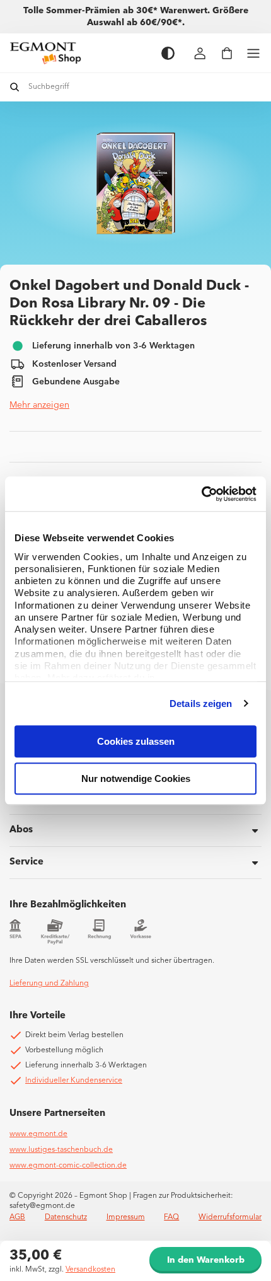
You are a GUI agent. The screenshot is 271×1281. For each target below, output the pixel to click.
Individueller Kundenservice (73, 1080)
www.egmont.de (38, 1134)
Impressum (126, 1217)
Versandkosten (90, 1269)
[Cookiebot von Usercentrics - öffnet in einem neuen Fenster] (201, 494)
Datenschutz (66, 1217)
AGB (17, 1217)
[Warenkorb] (227, 53)
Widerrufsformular (230, 1217)
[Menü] (253, 53)
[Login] (200, 53)
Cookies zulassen (136, 741)
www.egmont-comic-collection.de (68, 1165)
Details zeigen (201, 703)
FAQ (171, 1217)
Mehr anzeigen (39, 405)
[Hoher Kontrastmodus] (168, 53)
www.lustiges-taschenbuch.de (61, 1150)
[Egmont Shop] (79, 53)
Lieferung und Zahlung (49, 983)
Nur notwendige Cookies (135, 778)
